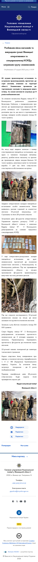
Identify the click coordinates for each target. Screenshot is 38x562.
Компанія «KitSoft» (13, 552)
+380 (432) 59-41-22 (19, 483)
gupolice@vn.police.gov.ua (19, 491)
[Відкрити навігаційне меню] (8, 7)
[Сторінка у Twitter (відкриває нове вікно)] (17, 501)
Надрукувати (20, 427)
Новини (7, 43)
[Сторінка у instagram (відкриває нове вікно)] (25, 501)
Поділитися (19, 432)
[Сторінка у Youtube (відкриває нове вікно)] (21, 501)
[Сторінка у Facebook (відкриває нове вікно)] (13, 501)
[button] (19, 456)
